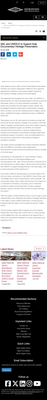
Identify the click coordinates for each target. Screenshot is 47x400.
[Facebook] (3, 54)
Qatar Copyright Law (23, 334)
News (10, 23)
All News (39, 249)
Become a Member (23, 303)
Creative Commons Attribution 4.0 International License (24, 391)
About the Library (10, 38)
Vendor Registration (23, 337)
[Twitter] (15, 54)
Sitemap (23, 331)
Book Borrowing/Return (23, 312)
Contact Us (23, 326)
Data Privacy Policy (28, 393)
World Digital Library (23, 354)
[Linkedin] (9, 54)
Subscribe (6, 370)
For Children (23, 309)
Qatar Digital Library (23, 348)
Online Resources (23, 306)
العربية (42, 3)
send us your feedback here (17, 233)
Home (3, 23)
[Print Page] (44, 31)
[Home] (23, 9)
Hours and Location (17, 2)
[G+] (21, 54)
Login (32, 2)
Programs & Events (23, 314)
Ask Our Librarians (23, 2)
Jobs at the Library (23, 328)
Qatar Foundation (23, 351)
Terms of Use (18, 393)
